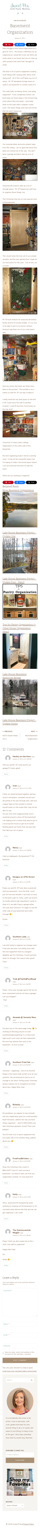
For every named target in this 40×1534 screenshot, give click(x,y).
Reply (6, 774)
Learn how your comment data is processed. (20, 1371)
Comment (7, 1291)
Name (6, 1324)
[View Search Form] (22, 13)
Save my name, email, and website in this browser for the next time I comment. (19, 1353)
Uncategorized (20, 20)
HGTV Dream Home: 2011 (10, 735)
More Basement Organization (31, 735)
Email (6, 1335)
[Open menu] (18, 13)
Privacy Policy (28, 1524)
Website (6, 1346)
